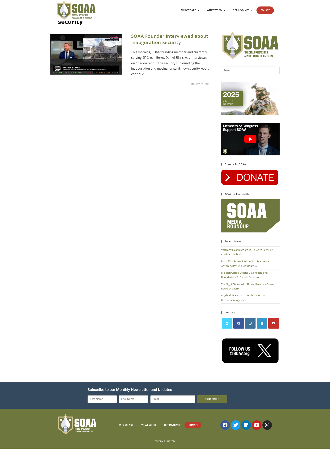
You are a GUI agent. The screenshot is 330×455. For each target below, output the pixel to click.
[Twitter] (235, 425)
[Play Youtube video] (250, 139)
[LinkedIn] (262, 323)
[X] (227, 323)
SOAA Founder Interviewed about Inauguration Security (169, 39)
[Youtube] (273, 323)
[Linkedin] (246, 425)
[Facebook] (238, 323)
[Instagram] (250, 323)
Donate (265, 10)
